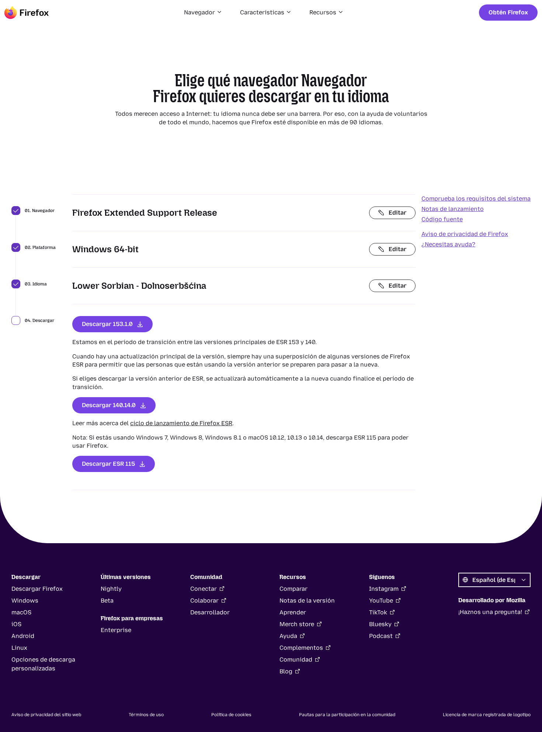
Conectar (203, 588)
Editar (397, 212)
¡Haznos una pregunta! (490, 611)
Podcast (381, 635)
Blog (285, 671)
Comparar (293, 588)
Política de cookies (231, 714)
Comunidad (295, 659)
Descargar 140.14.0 (109, 405)
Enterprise (116, 630)
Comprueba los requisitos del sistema (476, 198)
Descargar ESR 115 (108, 463)
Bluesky (380, 624)
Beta (107, 600)
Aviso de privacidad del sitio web (46, 714)
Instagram (384, 588)
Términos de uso (146, 714)
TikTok (378, 612)
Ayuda (288, 635)
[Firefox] (26, 12)
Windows (24, 600)
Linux (19, 647)
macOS (21, 612)
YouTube (381, 600)
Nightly (111, 588)
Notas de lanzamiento (452, 208)
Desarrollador (210, 612)
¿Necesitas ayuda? (448, 244)
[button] (203, 12)
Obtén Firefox (508, 12)
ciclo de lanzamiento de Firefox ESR (181, 423)
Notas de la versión (307, 600)
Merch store (296, 624)
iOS (16, 624)
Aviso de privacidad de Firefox (464, 233)
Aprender (292, 612)
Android (22, 635)
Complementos (301, 647)
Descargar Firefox (37, 588)
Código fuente (442, 219)
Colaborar (204, 600)
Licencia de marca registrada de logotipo (487, 714)
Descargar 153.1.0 (107, 323)
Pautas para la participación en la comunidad (347, 714)
